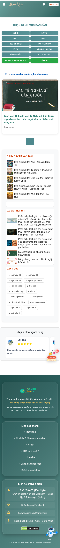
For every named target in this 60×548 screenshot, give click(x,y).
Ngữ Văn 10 (16, 275)
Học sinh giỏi (16, 286)
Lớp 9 (15, 33)
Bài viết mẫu (37, 297)
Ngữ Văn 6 (15, 313)
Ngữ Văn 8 (31, 308)
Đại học (32, 286)
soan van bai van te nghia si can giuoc (29, 74)
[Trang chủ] (35, 391)
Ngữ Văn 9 (15, 308)
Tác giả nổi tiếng (18, 302)
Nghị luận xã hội (35, 280)
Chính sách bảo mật (31, 463)
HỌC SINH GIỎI (16, 44)
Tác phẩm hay (17, 291)
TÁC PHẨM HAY (44, 44)
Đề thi (32, 291)
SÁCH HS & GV (44, 55)
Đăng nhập (54, 4)
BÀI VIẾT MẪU (15, 55)
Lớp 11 (16, 39)
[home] (7, 74)
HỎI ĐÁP (44, 60)
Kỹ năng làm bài (18, 297)
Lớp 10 (44, 33)
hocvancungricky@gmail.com (32, 513)
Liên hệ (31, 457)
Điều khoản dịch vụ (30, 470)
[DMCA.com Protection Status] (30, 528)
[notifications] (44, 4)
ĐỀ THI (15, 49)
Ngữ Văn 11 (33, 275)
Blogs (31, 444)
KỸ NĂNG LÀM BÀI (44, 49)
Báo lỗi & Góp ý (31, 451)
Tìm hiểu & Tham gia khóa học (31, 438)
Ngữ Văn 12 (16, 280)
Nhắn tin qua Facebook (32, 505)
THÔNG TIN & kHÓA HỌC (15, 60)
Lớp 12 (44, 39)
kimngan (10, 127)
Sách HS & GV (38, 302)
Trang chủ (31, 431)
